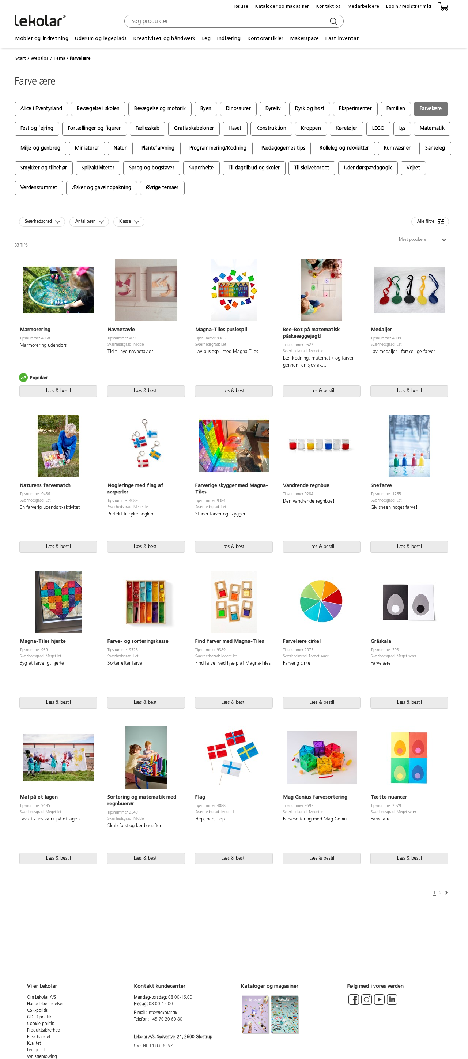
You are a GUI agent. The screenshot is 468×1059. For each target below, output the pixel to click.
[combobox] (233, 21)
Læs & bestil (58, 390)
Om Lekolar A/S (41, 997)
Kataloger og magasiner (282, 6)
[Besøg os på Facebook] (353, 1003)
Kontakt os (328, 6)
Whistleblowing (42, 1057)
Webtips (40, 58)
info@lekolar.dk (162, 1013)
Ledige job (37, 1050)
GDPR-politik (39, 1017)
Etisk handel (38, 1037)
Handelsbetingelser (45, 1004)
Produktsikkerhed (43, 1030)
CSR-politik (37, 1011)
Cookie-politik (40, 1024)
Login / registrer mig (408, 6)
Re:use (241, 6)
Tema (59, 58)
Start (20, 58)
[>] (446, 893)
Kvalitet (34, 1043)
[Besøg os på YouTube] (379, 1003)
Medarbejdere (363, 6)
